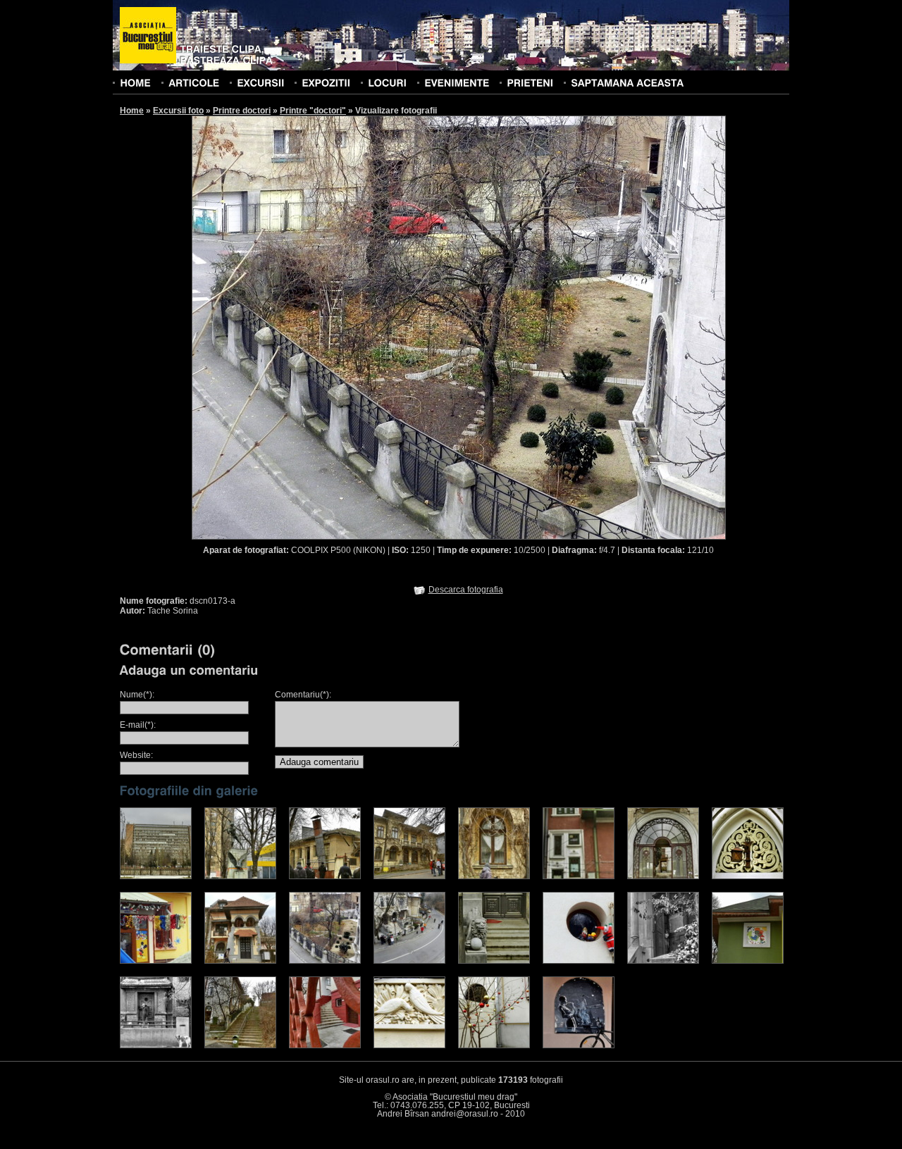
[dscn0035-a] (156, 876)
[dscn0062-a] (240, 876)
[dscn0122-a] (240, 961)
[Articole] (193, 82)
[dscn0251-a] (578, 1045)
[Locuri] (387, 82)
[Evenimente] (456, 82)
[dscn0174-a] (409, 961)
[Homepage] (148, 36)
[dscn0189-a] (578, 961)
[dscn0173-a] (325, 961)
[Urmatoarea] (592, 327)
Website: (136, 755)
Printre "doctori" (313, 111)
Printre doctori (242, 111)
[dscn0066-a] (325, 876)
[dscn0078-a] (578, 876)
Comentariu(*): (303, 695)
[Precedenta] (325, 327)
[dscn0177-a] (494, 961)
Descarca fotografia (465, 590)
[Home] (135, 82)
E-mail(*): (138, 725)
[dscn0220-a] (325, 1045)
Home (132, 111)
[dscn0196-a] (748, 961)
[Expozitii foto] (326, 82)
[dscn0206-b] (156, 1045)
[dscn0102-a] (748, 876)
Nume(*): (137, 695)
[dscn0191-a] (663, 961)
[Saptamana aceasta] (627, 82)
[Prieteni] (530, 82)
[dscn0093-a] (663, 876)
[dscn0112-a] (156, 961)
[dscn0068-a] (409, 876)
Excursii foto (178, 111)
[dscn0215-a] (240, 1045)
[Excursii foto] (260, 82)
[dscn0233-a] (409, 1045)
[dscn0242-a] (494, 1045)
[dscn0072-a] (494, 876)
